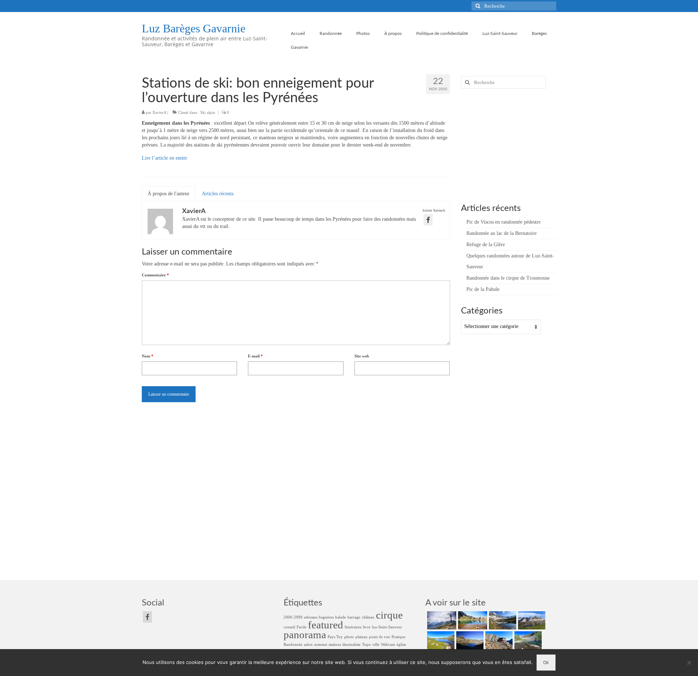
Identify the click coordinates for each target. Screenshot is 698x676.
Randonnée (293, 645)
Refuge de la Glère (485, 244)
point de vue (379, 637)
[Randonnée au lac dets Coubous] (469, 640)
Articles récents (217, 193)
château (368, 617)
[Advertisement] (506, 145)
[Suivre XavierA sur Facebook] (428, 219)
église (401, 645)
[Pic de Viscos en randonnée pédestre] (440, 620)
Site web (361, 356)
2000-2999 (293, 617)
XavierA (159, 112)
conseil (289, 627)
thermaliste (351, 645)
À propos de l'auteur (168, 193)
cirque (389, 615)
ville (376, 645)
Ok (546, 662)
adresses (310, 617)
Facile (301, 627)
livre (366, 627)
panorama (305, 634)
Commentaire (155, 275)
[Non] (689, 662)
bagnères (326, 617)
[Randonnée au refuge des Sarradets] (498, 640)
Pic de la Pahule (483, 289)
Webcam (388, 645)
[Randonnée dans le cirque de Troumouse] (501, 620)
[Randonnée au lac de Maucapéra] (439, 640)
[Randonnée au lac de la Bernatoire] (471, 620)
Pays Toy (335, 637)
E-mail (255, 356)
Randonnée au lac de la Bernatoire (501, 233)
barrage (354, 617)
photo (349, 637)
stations (335, 645)
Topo (366, 645)
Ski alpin (207, 112)
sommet (320, 645)
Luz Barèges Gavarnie (193, 28)
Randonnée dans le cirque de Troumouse (508, 278)
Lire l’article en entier (164, 158)
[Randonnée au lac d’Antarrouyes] (527, 640)
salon (308, 645)
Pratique (398, 637)
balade (340, 617)
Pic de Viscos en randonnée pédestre (503, 222)
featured (325, 625)
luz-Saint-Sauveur (387, 627)
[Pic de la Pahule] (530, 620)
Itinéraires (353, 627)
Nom (147, 356)
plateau (362, 637)
